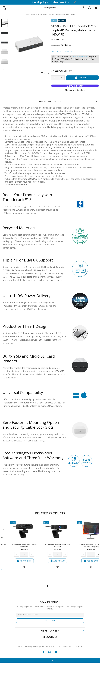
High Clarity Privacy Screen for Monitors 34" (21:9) (83, 545)
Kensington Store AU (50, 7)
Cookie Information (34, 667)
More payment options (75, 90)
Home (27, 14)
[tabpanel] (16, 547)
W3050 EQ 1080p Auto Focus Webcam (16, 545)
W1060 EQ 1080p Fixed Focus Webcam (50, 545)
